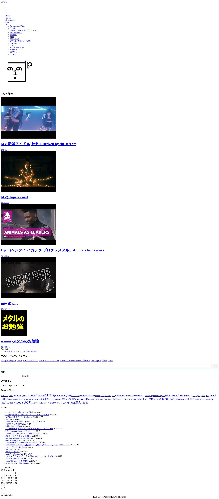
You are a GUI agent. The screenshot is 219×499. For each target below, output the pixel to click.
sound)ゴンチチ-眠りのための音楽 (19, 412)
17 (4, 481)
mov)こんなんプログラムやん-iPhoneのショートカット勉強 (29, 456)
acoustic (7, 395)
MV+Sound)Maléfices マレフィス (18, 431)
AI (37, 361)
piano (99, 361)
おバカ (69, 361)
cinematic (63, 395)
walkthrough (44, 403)
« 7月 (3, 488)
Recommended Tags (17, 26)
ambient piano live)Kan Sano (15, 440)
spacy (180, 399)
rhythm (148, 399)
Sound (12, 28)
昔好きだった (6, 361)
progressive (123, 399)
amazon (19, 361)
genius (185, 395)
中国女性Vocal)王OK (13, 426)
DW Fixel (34, 351)
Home (7, 16)
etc (6, 24)
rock (157, 399)
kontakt (75, 361)
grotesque (196, 396)
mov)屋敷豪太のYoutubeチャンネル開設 (21, 442)
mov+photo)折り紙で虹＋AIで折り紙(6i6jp (22, 433)
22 (16, 481)
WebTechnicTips (16, 33)
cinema (8, 18)
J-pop (52, 399)
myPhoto (13, 35)
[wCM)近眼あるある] (4, 493)
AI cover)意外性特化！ (14, 458)
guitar (205, 396)
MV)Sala (8, 419)
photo (12, 37)
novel (12, 45)
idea (19, 399)
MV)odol (8, 449)
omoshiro (13, 43)
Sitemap (13, 54)
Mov (7, 22)
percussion (103, 399)
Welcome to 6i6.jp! (17, 47)
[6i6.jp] (4, 2)
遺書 (80, 361)
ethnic (149, 396)
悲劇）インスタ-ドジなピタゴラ (18, 436)
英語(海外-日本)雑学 (13, 424)
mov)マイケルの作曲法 (14, 447)
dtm (139, 395)
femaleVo (159, 396)
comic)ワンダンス (12, 452)
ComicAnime (10, 20)
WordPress (11, 351)
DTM (88, 361)
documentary (125, 395)
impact (26, 399)
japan (14, 361)
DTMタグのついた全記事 (20, 41)
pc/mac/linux (14, 39)
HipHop (94, 361)
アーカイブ (5, 385)
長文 (34, 361)
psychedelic (135, 399)
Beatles (41, 361)
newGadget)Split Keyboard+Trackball (19, 438)
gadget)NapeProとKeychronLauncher (19, 463)
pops (112, 399)
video (22, 402)
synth (189, 399)
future (172, 395)
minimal (82, 399)
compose (87, 395)
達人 (81, 402)
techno (198, 399)
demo (110, 395)
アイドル (26, 361)
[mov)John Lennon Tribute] (2, 493)
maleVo (71, 399)
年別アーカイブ (16, 49)
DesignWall (25, 351)
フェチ (110, 361)
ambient (20, 395)
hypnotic (12, 399)
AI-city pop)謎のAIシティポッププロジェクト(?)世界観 (27, 415)
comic (76, 396)
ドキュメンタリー (51, 361)
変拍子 (104, 361)
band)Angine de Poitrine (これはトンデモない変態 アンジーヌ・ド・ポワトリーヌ (37, 445)
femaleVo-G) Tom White (14, 454)
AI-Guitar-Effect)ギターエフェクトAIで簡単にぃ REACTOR (29, 429)
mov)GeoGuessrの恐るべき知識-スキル (20, 421)
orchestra (93, 399)
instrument (40, 399)
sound (167, 398)
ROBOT (63, 361)
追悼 (84, 361)
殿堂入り (13, 52)
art (32, 395)
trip (10, 403)
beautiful (46, 395)
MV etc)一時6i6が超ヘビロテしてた (24, 30)
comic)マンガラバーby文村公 (17, 461)
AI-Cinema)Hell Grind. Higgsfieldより (19, 417)
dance (100, 396)
